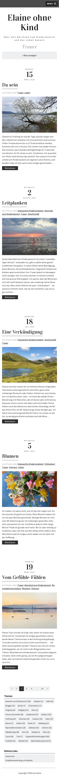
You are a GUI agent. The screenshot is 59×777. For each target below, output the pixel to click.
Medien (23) (20, 723)
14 (42, 688)
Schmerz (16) (46, 728)
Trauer (20, 92)
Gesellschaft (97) (32, 714)
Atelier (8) (49, 701)
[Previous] (11, 688)
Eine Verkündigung (22, 332)
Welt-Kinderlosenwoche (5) (40, 741)
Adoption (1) (38, 701)
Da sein (10, 85)
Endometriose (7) (35, 706)
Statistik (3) (36, 732)
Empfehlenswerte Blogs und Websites (19, 760)
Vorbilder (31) (10, 741)
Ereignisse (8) (10, 710)
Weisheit (26, 588)
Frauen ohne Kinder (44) (14, 714)
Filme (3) (35, 710)
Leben (27, 92)
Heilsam (35, 588)
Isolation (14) (37, 719)
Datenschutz (10, 756)
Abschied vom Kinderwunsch (37, 585)
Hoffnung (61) (10, 719)
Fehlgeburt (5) (23, 710)
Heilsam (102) (46, 714)
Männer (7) (9, 723)
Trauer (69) (9, 736)
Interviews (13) (24, 719)
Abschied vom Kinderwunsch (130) (18, 701)
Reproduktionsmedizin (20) (15, 728)
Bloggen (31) (10, 706)
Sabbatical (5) (34, 728)
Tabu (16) (46, 732)
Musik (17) (31, 723)
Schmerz (13, 467)
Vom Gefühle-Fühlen (24, 577)
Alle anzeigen (29, 55)
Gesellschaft (33, 214)
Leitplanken (14, 203)
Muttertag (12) (43, 723)
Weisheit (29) (23, 741)
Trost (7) (19, 736)
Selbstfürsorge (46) (12, 732)
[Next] (47, 688)
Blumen (10, 456)
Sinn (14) (25, 732)
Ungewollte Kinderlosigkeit (30, 210)
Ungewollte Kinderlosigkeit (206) (37, 736)
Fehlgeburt (49, 464)
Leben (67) (49, 719)
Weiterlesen (10, 168)
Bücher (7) (21, 706)
